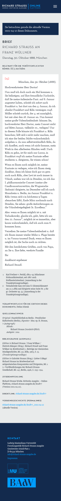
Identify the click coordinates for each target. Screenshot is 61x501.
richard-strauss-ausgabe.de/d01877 (31, 393)
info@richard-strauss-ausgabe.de (21, 454)
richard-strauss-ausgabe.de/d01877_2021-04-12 (23, 405)
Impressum (12, 458)
